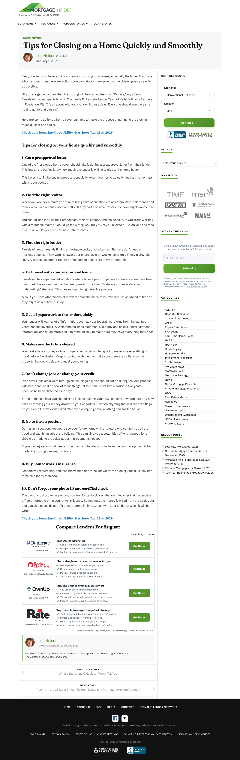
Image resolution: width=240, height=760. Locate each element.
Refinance (48, 23)
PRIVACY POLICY (61, 734)
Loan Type (170, 87)
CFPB (151, 630)
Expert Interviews (176, 327)
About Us (83, 706)
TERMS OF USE (84, 734)
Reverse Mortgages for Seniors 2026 (187, 468)
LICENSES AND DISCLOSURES (194, 734)
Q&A (168, 393)
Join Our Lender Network (158, 706)
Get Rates (139, 546)
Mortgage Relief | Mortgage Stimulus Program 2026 (187, 462)
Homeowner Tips (175, 353)
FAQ (98, 706)
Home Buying (32, 38)
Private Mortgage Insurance (182, 388)
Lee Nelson (46, 55)
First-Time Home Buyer (179, 336)
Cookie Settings (107, 734)
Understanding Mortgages (180, 414)
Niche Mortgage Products (180, 384)
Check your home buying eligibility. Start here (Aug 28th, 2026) (68, 132)
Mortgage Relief (174, 371)
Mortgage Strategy (176, 375)
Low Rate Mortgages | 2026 (181, 446)
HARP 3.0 (171, 344)
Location (169, 103)
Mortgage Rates (174, 366)
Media (111, 706)
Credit (168, 322)
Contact (127, 706)
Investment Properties (178, 357)
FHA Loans (171, 331)
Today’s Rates (102, 23)
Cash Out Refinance (177, 314)
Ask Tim (170, 309)
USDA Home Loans (176, 419)
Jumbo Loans (173, 362)
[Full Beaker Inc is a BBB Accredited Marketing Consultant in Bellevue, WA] (176, 134)
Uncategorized (174, 410)
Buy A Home (26, 23)
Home (67, 706)
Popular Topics (74, 23)
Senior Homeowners (177, 406)
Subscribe (189, 268)
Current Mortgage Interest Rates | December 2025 (186, 453)
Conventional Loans (177, 318)
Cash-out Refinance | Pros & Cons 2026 (189, 472)
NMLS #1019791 (38, 734)
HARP (168, 340)
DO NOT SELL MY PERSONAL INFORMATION (148, 734)
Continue (187, 122)
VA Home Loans (174, 423)
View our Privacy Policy (196, 286)
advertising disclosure (142, 534)
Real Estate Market (176, 397)
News (168, 379)
